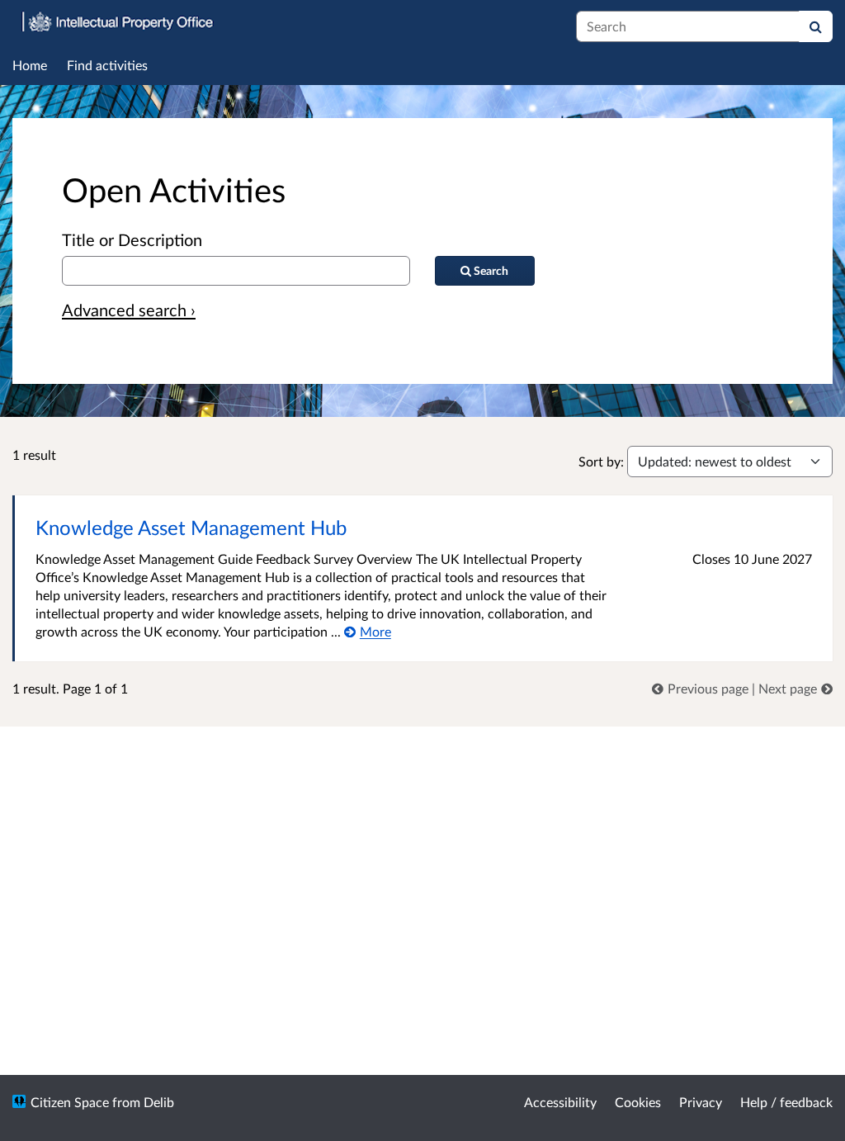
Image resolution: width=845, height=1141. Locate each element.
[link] (702, 688)
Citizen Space (70, 1102)
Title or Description (132, 239)
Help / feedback (786, 1102)
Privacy (700, 1102)
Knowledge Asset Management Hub (191, 527)
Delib (159, 1102)
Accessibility (560, 1102)
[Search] (816, 26)
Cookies (638, 1102)
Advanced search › (129, 310)
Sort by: (601, 461)
